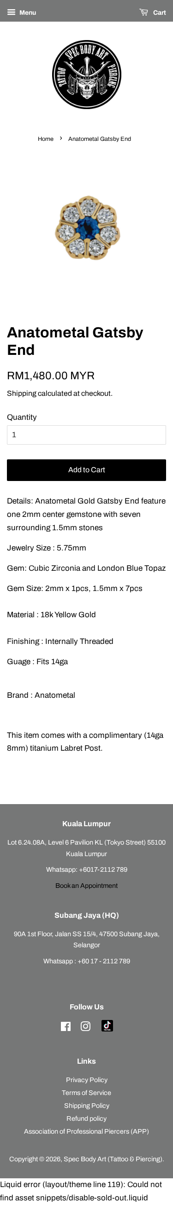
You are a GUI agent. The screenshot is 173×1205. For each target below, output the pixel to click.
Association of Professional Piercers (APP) (86, 1131)
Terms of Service (86, 1092)
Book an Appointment (86, 885)
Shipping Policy (86, 1105)
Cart (159, 12)
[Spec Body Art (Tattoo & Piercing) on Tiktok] (107, 1029)
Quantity (22, 417)
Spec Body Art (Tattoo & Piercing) (113, 1159)
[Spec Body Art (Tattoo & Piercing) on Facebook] (65, 1028)
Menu (27, 12)
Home (46, 139)
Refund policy (86, 1118)
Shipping (21, 393)
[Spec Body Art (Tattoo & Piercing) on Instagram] (85, 1028)
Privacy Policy (86, 1079)
